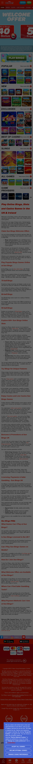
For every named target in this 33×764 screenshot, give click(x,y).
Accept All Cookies (18, 746)
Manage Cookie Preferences (18, 754)
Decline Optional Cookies (18, 750)
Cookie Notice (11, 742)
